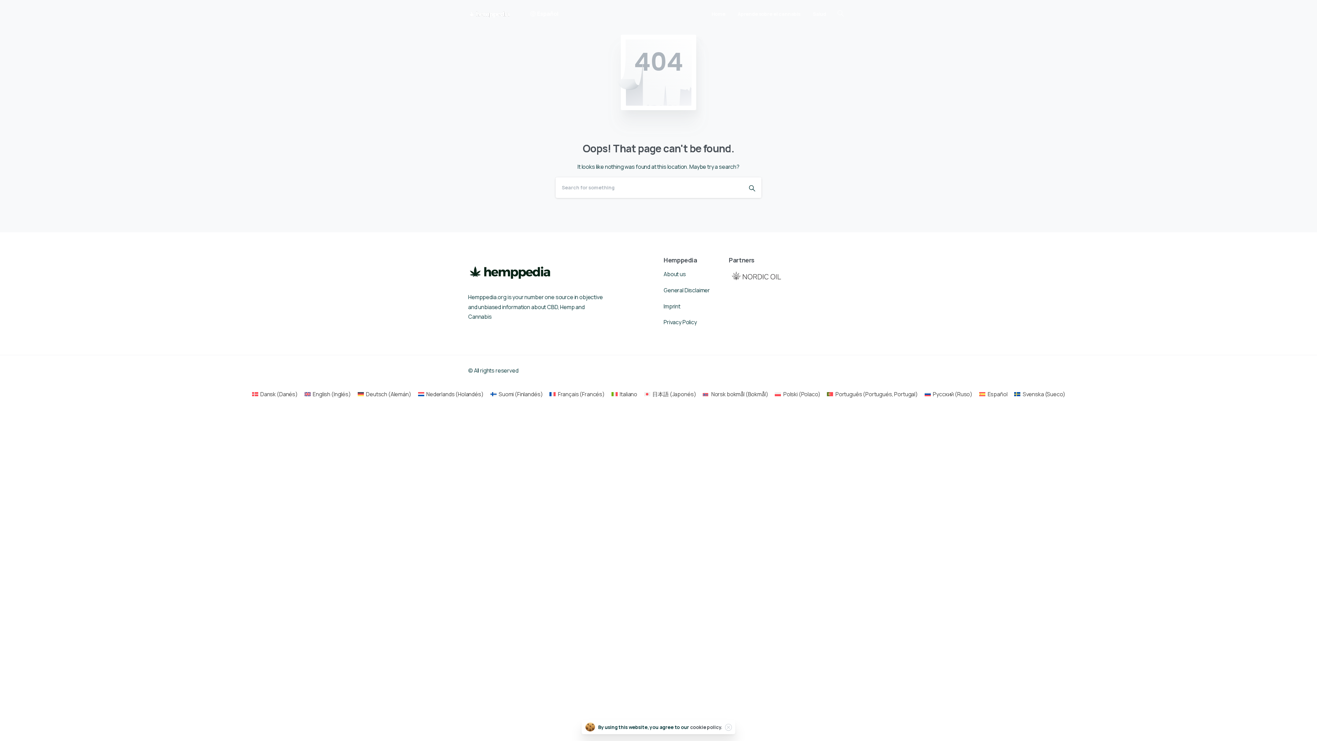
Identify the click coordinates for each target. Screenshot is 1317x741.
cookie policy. (706, 727)
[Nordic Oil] (756, 276)
